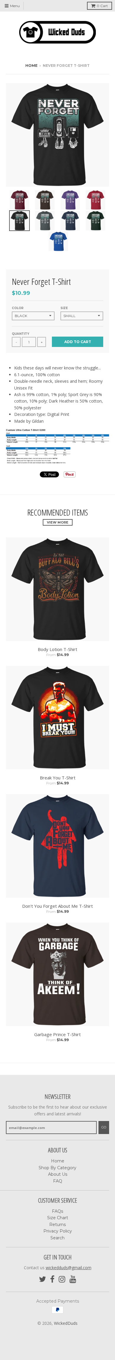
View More (57, 522)
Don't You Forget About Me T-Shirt (57, 906)
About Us (57, 1174)
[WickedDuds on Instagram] (62, 1279)
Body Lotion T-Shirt (57, 649)
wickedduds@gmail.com (68, 1267)
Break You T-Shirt (57, 778)
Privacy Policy (57, 1231)
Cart (102, 6)
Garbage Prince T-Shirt (57, 1034)
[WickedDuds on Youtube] (73, 1279)
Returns (57, 1224)
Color (18, 308)
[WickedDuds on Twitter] (42, 1279)
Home (31, 65)
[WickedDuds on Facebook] (52, 1279)
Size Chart (57, 1217)
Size (64, 308)
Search (57, 1238)
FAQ (57, 1181)
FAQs (57, 1211)
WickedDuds (66, 1323)
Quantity (20, 334)
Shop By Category (57, 1167)
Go (103, 1127)
